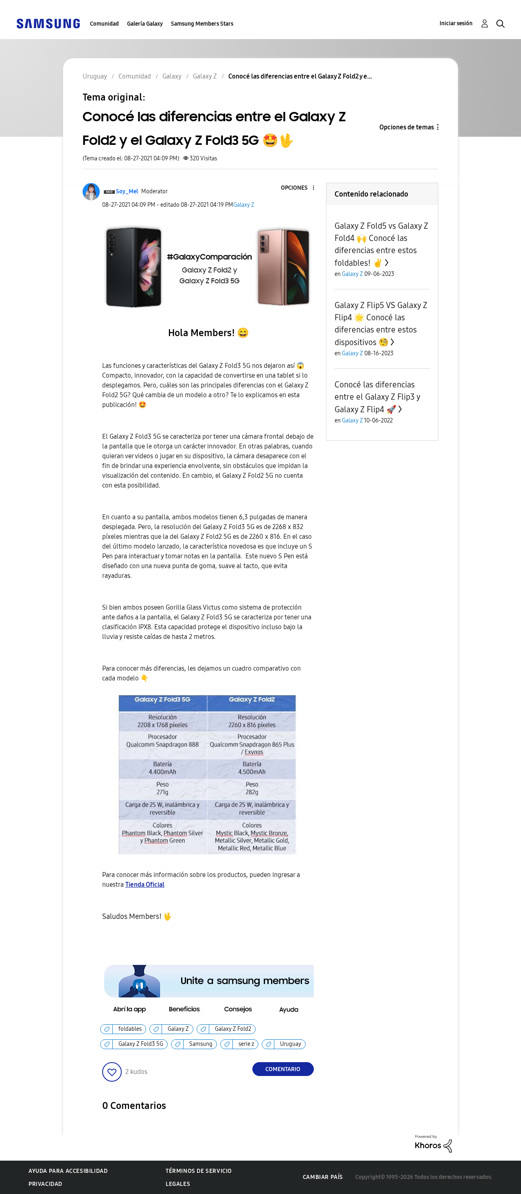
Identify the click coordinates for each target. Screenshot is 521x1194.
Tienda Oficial (144, 884)
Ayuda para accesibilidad (67, 1171)
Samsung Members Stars (202, 23)
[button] (299, 188)
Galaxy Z (243, 204)
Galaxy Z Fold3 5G (140, 1044)
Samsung (200, 1044)
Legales (178, 1184)
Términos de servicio (199, 1171)
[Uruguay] (48, 23)
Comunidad (104, 23)
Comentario (282, 1069)
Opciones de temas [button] (406, 127)
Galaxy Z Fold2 (233, 1029)
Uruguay (290, 1044)
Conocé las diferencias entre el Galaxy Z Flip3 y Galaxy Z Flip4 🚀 (377, 397)
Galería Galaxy (145, 23)
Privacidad (45, 1184)
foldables (130, 1029)
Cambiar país (323, 1177)
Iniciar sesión (456, 23)
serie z (246, 1044)
